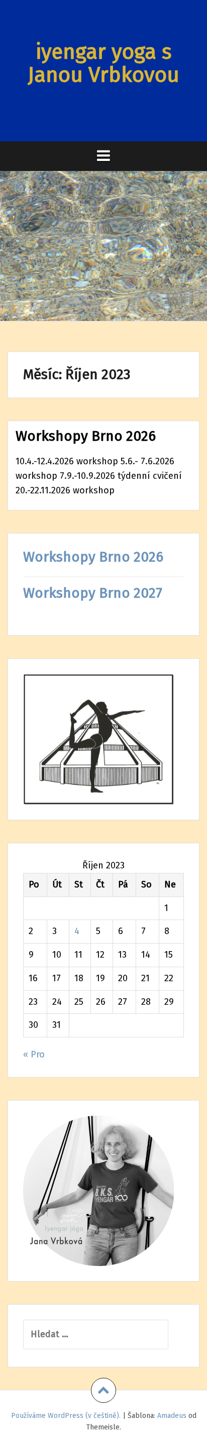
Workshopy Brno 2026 (86, 436)
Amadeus (171, 1415)
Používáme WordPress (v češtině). (66, 1415)
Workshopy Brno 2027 (92, 593)
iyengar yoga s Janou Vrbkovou (103, 63)
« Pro (34, 1054)
